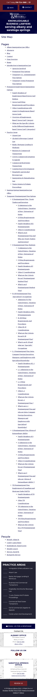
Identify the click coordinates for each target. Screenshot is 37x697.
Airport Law (16, 135)
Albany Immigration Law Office (18, 47)
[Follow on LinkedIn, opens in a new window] (20, 654)
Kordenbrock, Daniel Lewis (16, 546)
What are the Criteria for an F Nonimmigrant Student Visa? (26, 278)
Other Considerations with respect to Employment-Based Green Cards (23, 111)
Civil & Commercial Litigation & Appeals (19, 609)
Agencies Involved (19, 68)
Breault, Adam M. (13, 539)
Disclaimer (5, 690)
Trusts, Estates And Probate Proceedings (19, 596)
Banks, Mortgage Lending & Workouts (19, 578)
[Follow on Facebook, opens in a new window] (16, 654)
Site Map (11, 690)
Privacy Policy (18, 690)
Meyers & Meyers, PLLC (14, 688)
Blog (8, 53)
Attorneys (10, 50)
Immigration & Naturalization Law (21, 568)
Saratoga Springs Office (18, 675)
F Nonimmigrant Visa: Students (23, 245)
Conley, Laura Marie (14, 543)
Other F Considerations (26, 272)
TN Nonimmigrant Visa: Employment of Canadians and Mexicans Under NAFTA (23, 488)
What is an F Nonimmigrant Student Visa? (26, 287)
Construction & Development (23, 169)
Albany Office (18, 644)
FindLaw (22, 693)
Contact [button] (28, 7)
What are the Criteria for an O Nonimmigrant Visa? (26, 467)
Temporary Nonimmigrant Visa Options (21, 196)
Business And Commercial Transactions (18, 584)
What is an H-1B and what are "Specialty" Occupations (25, 345)
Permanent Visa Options (21, 71)
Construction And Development (20, 614)
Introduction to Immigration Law (19, 65)
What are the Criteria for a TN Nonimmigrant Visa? (26, 528)
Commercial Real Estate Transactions (17, 603)
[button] (10, 7)
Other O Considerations (26, 461)
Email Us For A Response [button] (20, 626)
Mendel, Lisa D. (12, 549)
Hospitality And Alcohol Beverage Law (21, 590)
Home (9, 62)
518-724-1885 (21, 2)
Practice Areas (12, 132)
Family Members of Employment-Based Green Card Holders (23, 96)
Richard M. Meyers (13, 555)
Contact (10, 56)
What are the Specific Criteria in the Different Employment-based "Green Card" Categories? (23, 126)
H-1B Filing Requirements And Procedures (25, 321)
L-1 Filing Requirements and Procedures (24, 385)
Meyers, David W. (13, 552)
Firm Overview (12, 59)
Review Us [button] (18, 683)
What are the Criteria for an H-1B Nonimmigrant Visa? (25, 336)
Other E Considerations (26, 230)
